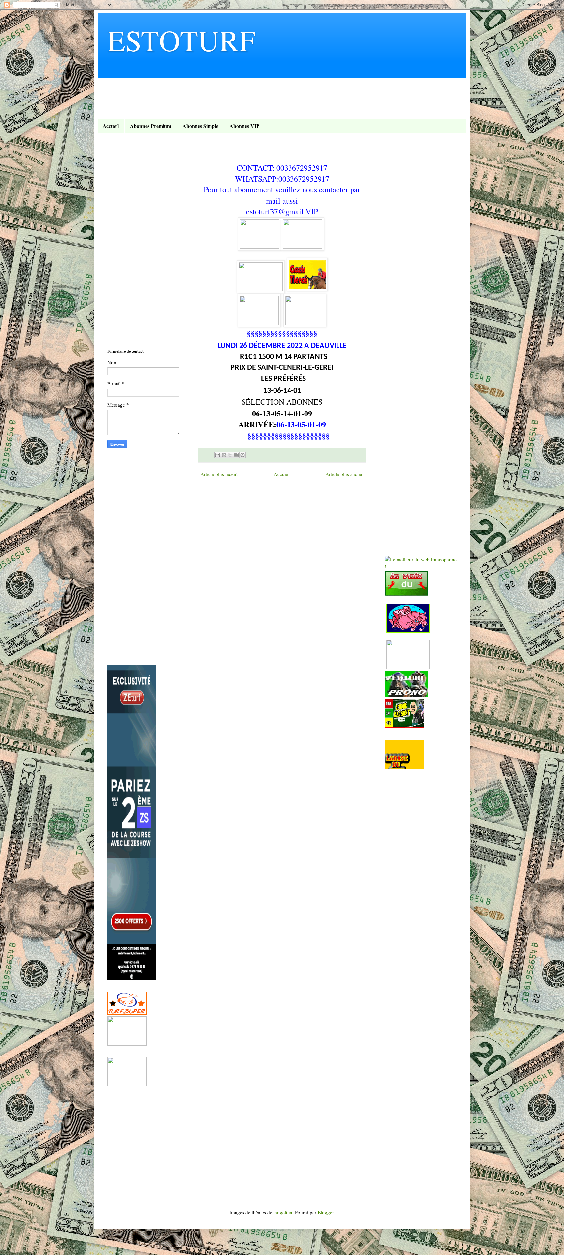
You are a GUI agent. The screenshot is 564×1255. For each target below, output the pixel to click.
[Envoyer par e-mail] (217, 455)
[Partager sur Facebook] (236, 455)
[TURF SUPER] (127, 1012)
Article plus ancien (344, 474)
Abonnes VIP (244, 126)
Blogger (326, 1212)
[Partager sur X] (230, 455)
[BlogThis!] (224, 455)
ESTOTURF (181, 39)
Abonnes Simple (200, 126)
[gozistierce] (259, 246)
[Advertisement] (226, 92)
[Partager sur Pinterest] (242, 455)
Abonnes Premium (150, 126)
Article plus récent (219, 474)
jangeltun (283, 1212)
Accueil (111, 126)
